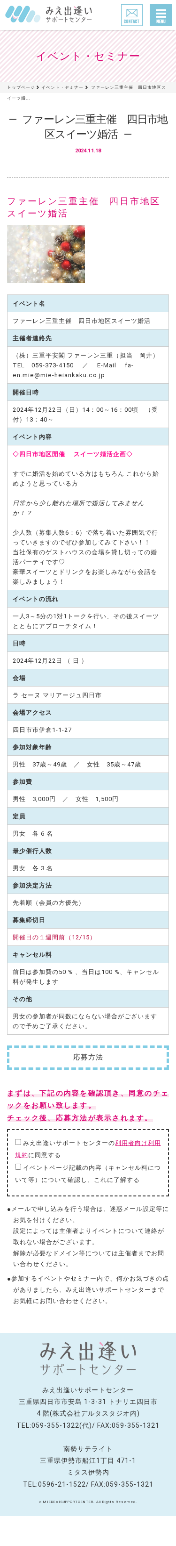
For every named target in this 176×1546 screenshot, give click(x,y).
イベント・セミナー (62, 87)
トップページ (21, 87)
